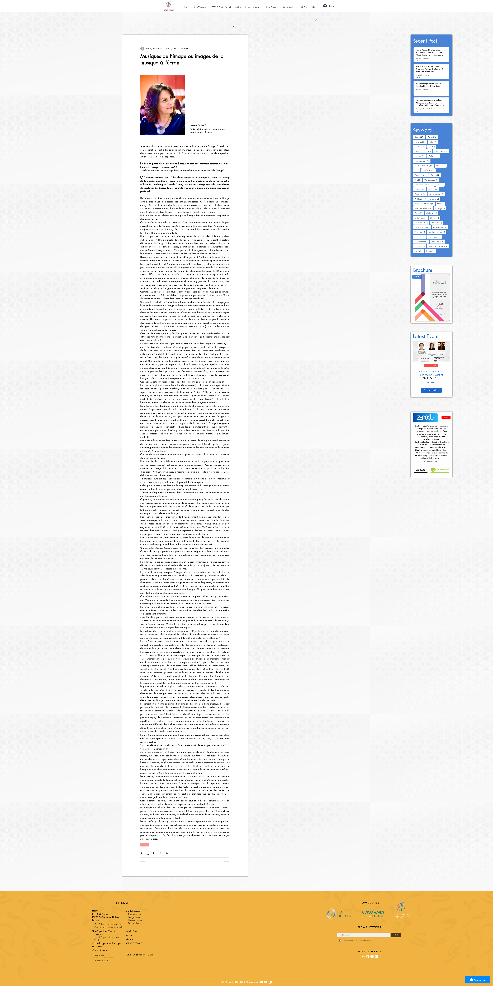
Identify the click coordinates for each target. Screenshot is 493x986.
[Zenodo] (420, 470)
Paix (433, 142)
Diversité (435, 217)
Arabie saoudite (437, 194)
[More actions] (227, 48)
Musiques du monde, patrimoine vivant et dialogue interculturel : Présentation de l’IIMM (431, 373)
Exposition (420, 232)
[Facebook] (490, 504)
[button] (270, 6)
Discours (441, 165)
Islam (441, 203)
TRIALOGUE (442, 151)
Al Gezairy (432, 213)
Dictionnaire (421, 217)
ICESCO (420, 146)
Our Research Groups (103, 957)
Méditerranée (422, 241)
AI (417, 170)
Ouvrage (440, 208)
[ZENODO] (490, 512)
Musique (145, 845)
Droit (441, 184)
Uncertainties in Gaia (425, 184)
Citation (436, 175)
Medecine (420, 236)
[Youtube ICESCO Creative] (261, 982)
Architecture (421, 198)
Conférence (429, 170)
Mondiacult (435, 236)
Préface (434, 156)
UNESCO (420, 246)
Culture (433, 137)
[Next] (448, 443)
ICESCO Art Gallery (424, 165)
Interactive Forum (101, 960)
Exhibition (420, 189)
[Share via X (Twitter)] (148, 853)
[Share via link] (160, 853)
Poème (419, 213)
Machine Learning (437, 232)
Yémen (419, 251)
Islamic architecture (424, 208)
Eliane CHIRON (423, 227)
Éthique (431, 251)
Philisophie (421, 194)
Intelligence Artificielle (425, 203)
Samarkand (99, 934)
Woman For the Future (439, 246)
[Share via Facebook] (141, 853)
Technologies (438, 241)
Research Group (423, 151)
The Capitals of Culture (103, 931)
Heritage (420, 156)
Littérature (421, 142)
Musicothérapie (422, 161)
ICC (418, 180)
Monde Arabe (431, 180)
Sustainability (422, 175)
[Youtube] (490, 508)
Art (432, 146)
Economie (437, 222)
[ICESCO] (490, 516)
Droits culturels (422, 222)
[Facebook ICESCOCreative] (266, 982)
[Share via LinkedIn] (154, 853)
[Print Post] (166, 853)
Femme (420, 137)
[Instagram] (490, 500)
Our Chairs (99, 954)
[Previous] (414, 443)
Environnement (440, 227)
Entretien (435, 198)
